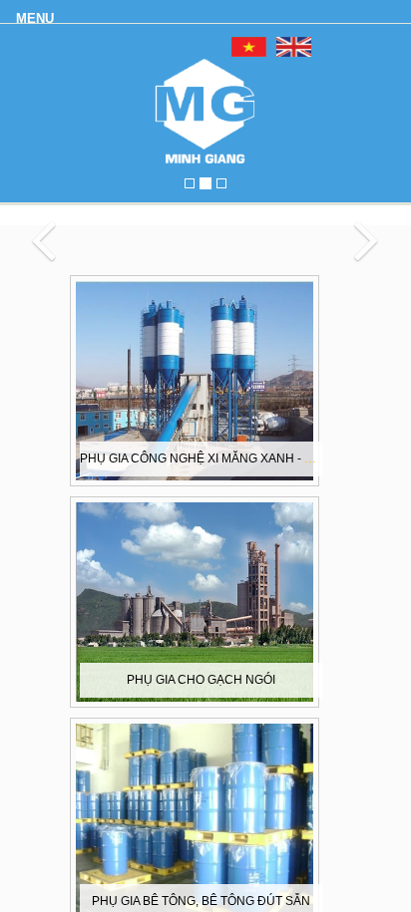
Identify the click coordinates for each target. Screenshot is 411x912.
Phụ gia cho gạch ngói (201, 680)
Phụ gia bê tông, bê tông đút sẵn (201, 901)
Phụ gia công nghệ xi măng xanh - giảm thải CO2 (236, 458)
